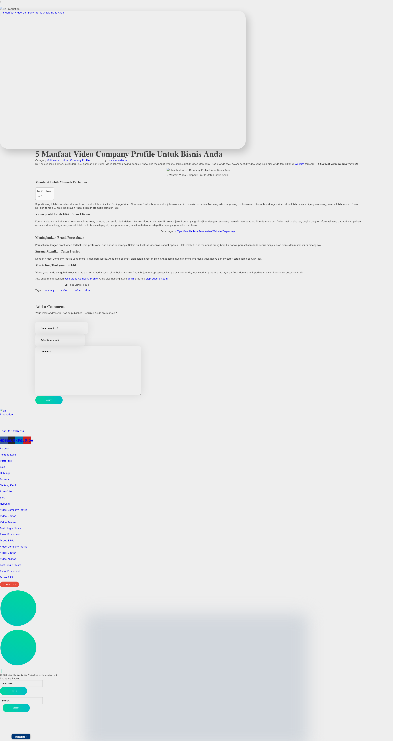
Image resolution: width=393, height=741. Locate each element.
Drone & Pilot (7, 540)
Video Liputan (8, 515)
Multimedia (53, 160)
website (300, 163)
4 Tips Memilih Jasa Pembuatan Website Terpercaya (205, 231)
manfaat (63, 290)
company (49, 290)
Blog (2, 466)
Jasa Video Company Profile (81, 278)
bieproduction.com (157, 278)
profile (76, 290)
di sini (131, 278)
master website (118, 160)
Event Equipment (10, 534)
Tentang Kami (8, 454)
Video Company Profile (76, 160)
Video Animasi (8, 522)
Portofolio (6, 460)
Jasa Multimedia (12, 430)
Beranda (5, 448)
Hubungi (5, 473)
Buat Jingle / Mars (10, 528)
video (88, 290)
